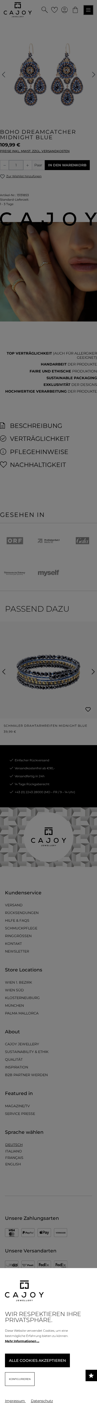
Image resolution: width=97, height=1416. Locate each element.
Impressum (15, 1401)
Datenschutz (42, 1401)
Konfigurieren (20, 1379)
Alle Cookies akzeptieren (37, 1360)
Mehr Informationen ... (22, 1341)
